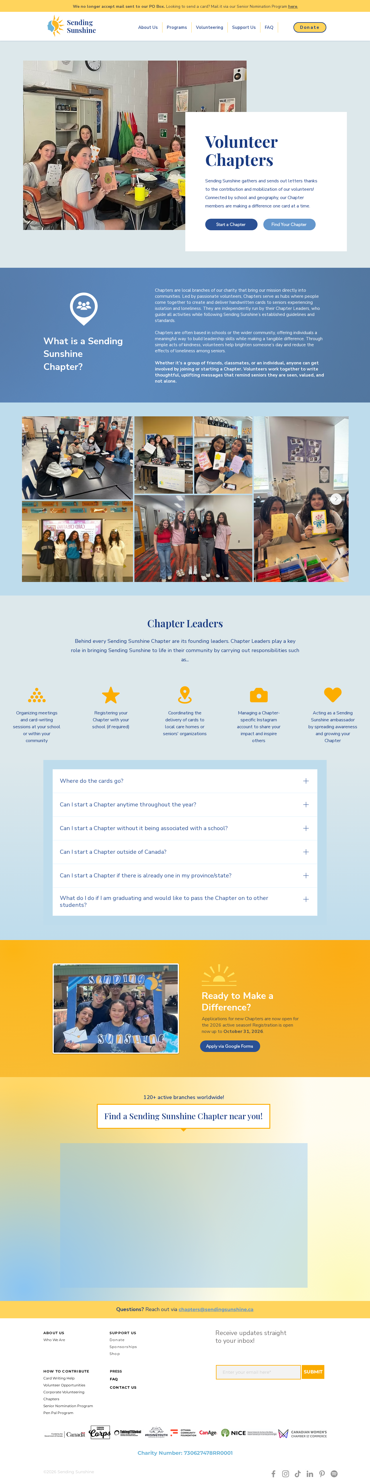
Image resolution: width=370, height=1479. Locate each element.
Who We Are (54, 1340)
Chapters (51, 1399)
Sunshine (81, 30)
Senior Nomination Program (68, 1406)
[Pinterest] (322, 1473)
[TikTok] (297, 1473)
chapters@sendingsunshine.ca (216, 1309)
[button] (148, 27)
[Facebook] (273, 1473)
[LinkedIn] (309, 1473)
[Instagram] (285, 1473)
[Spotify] (334, 1473)
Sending (80, 22)
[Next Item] (336, 499)
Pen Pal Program (58, 1413)
